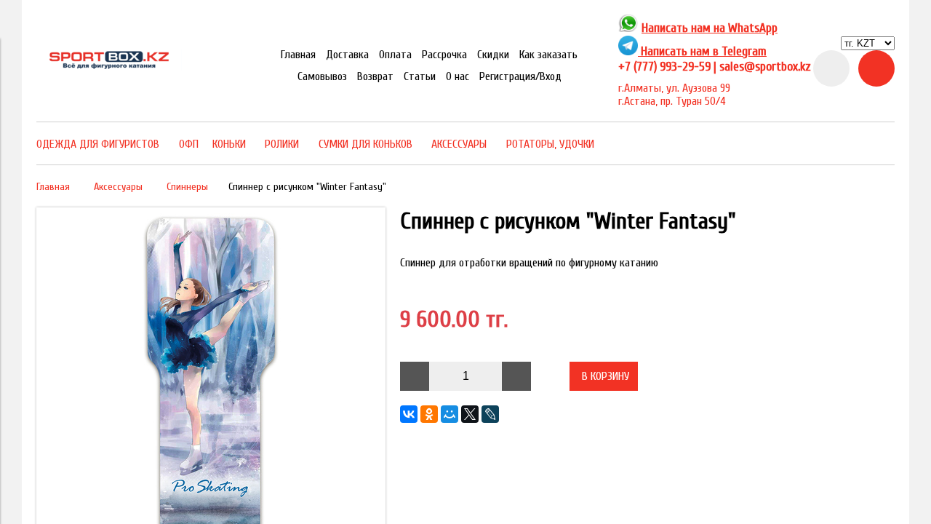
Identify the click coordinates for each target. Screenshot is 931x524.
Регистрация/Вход (520, 76)
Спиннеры (187, 186)
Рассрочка (444, 54)
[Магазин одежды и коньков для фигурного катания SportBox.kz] (109, 67)
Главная (298, 54)
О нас (457, 76)
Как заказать (548, 54)
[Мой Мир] (449, 414)
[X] (470, 414)
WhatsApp (753, 28)
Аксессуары (118, 186)
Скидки (493, 54)
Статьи (420, 76)
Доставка (347, 54)
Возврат (375, 76)
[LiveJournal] (490, 414)
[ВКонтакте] (408, 414)
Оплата (395, 54)
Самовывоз (322, 76)
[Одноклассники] (429, 414)
